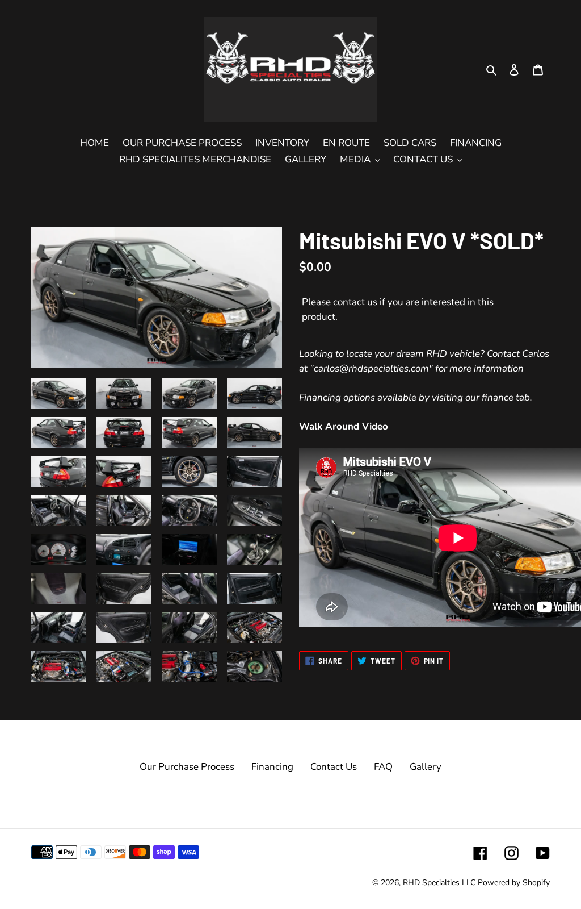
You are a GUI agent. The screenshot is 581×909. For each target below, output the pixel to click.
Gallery (425, 766)
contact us (355, 301)
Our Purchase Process (187, 766)
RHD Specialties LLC (439, 882)
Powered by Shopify (514, 882)
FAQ (383, 766)
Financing (272, 766)
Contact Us (333, 766)
